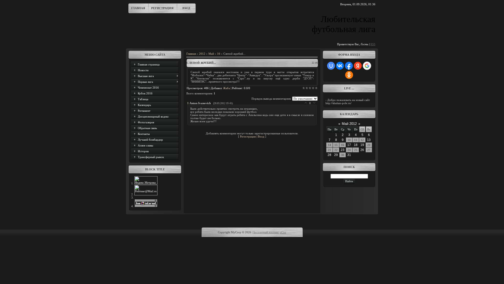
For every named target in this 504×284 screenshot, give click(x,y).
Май (211, 53)
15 (336, 144)
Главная (138, 8)
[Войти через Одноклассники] (349, 75)
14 (329, 144)
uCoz (283, 232)
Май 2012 (349, 124)
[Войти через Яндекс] (358, 66)
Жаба (226, 88)
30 (342, 154)
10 (349, 139)
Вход (186, 8)
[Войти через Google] (367, 66)
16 (218, 53)
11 (355, 139)
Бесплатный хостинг (266, 232)
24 (349, 149)
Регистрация (162, 8)
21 (329, 149)
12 (362, 139)
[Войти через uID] (331, 66)
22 (336, 149)
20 (368, 144)
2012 (202, 53)
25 (355, 149)
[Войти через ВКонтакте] (340, 66)
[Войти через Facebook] (349, 66)
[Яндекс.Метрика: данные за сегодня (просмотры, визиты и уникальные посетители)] (146, 180)
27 (368, 149)
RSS (372, 44)
